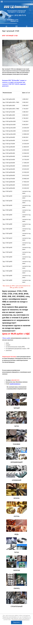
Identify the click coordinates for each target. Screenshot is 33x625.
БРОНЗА (16, 498)
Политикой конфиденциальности (20, 619)
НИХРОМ (16, 570)
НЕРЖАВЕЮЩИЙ (17, 462)
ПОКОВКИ (16, 444)
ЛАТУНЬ (16, 516)
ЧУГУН (16, 426)
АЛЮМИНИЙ (16, 480)
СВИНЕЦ (17, 588)
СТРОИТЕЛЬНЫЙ (16, 606)
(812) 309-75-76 (20, 15)
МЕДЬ (17, 534)
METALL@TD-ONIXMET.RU (15, 20)
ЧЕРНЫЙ (17, 408)
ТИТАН (16, 552)
